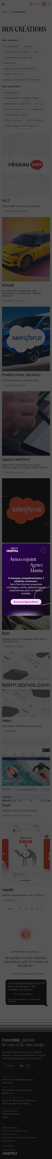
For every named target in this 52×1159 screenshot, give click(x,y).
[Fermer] (43, 550)
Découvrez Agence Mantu (26, 602)
